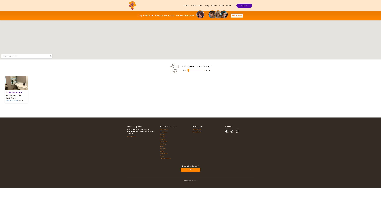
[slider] (188, 70)
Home (186, 5)
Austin (162, 151)
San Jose (163, 149)
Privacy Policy (196, 132)
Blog (207, 5)
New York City (164, 129)
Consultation (196, 5)
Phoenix (162, 139)
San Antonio (163, 141)
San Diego (163, 144)
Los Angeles (163, 132)
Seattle (162, 156)
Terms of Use (196, 129)
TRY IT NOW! (237, 15)
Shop (221, 5)
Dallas (162, 146)
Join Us (190, 170)
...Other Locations (165, 158)
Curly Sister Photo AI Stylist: (150, 15)
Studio (214, 5)
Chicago (162, 134)
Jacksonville (163, 153)
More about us (131, 136)
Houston (162, 137)
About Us (230, 5)
